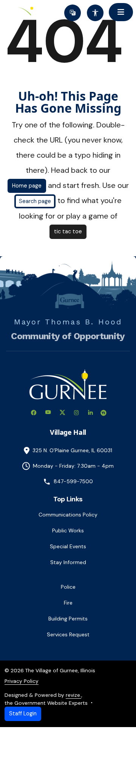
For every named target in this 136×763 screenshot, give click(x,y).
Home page (27, 185)
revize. (73, 695)
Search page (35, 201)
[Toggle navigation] (121, 12)
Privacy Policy (22, 681)
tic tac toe (68, 231)
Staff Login (23, 713)
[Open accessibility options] (95, 13)
